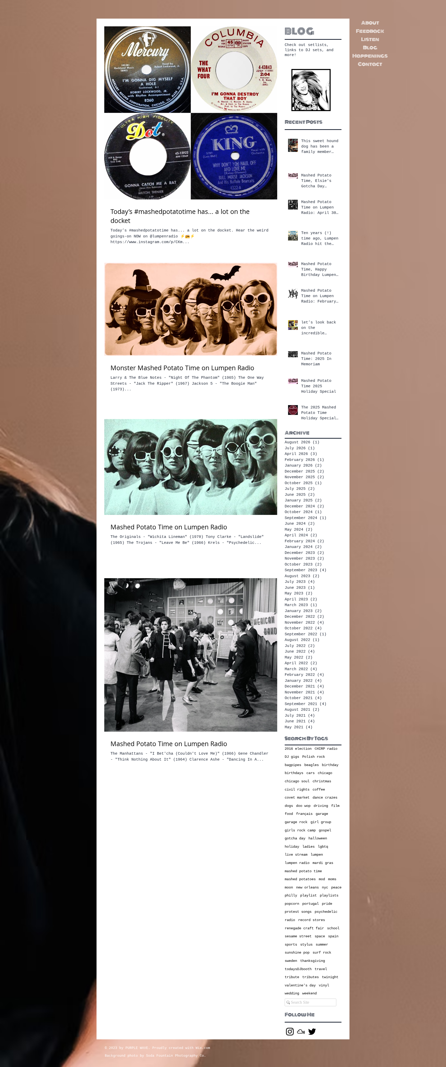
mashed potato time (303, 871)
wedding (292, 993)
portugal (310, 904)
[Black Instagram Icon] (290, 1031)
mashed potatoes (300, 879)
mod (322, 879)
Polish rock (313, 757)
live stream (296, 855)
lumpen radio (297, 863)
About (370, 22)
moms (332, 879)
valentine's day (300, 985)
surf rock (322, 952)
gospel (325, 830)
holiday (292, 847)
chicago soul (297, 781)
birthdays (294, 773)
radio (290, 920)
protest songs (298, 912)
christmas (322, 781)
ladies (308, 847)
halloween (317, 838)
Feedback (370, 31)
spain (333, 936)
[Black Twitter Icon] (312, 1031)
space (320, 936)
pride (327, 904)
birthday (330, 765)
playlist (308, 895)
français (304, 814)
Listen (370, 39)
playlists (329, 895)
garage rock (296, 822)
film (335, 806)
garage (322, 814)
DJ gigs (292, 757)
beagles (311, 765)
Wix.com (203, 1048)
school (333, 928)
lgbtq (323, 847)
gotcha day (295, 838)
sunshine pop (297, 952)
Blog (370, 47)
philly (291, 895)
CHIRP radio (326, 749)
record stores (311, 920)
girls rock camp (300, 830)
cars (310, 773)
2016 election (298, 749)
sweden (291, 961)
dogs (289, 806)
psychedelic (326, 912)
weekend (309, 993)
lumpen (316, 855)
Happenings (370, 55)
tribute (292, 977)
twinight (330, 977)
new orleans (307, 887)
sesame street (298, 936)
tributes (310, 977)
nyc (325, 887)
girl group (320, 822)
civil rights (297, 789)
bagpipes (293, 765)
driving (321, 806)
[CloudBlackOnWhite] (301, 1031)
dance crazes (325, 797)
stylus (306, 944)
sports (291, 944)
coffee (319, 789)
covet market (297, 797)
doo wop (303, 806)
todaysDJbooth (298, 969)
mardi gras (323, 863)
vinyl (324, 985)
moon (289, 887)
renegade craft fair (304, 928)
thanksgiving (312, 961)
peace (336, 887)
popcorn (292, 904)
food (289, 814)
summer (322, 944)
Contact (370, 64)
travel (321, 969)
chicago (325, 773)
